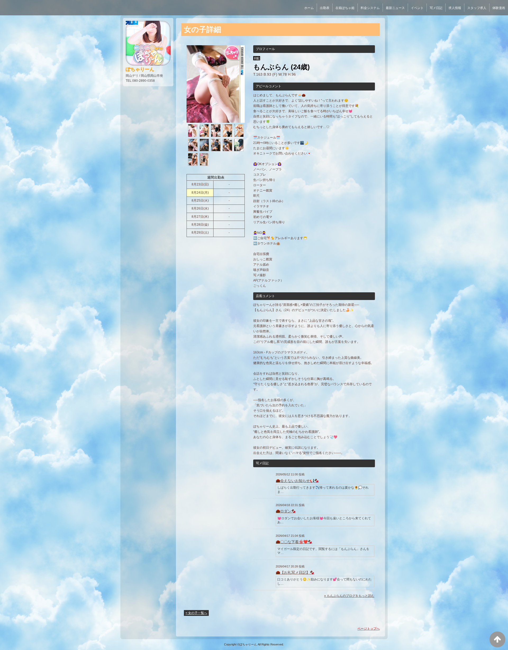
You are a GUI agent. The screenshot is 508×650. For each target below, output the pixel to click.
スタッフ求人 (476, 8)
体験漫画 (498, 8)
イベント (417, 8)
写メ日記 (436, 8)
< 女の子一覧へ (196, 613)
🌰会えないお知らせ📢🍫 (297, 481)
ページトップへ (368, 628)
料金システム (370, 8)
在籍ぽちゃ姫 (345, 8)
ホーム (309, 8)
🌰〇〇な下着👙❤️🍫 (294, 542)
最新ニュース (395, 8)
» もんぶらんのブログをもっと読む (349, 596)
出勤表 (324, 8)
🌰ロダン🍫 (286, 511)
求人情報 (454, 8)
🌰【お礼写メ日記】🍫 (295, 572)
